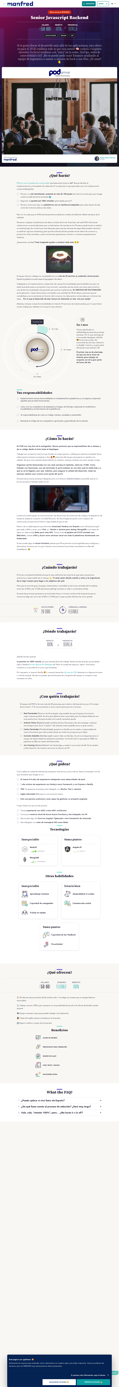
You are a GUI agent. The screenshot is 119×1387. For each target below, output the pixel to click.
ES (112, 4)
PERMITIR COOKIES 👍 (93, 1382)
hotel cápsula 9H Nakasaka (41, 664)
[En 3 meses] (61, 349)
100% (59, 29)
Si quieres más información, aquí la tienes (88, 1375)
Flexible (61, 986)
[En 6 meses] (37, 374)
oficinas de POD (70, 672)
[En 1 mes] (49, 329)
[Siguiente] (82, 320)
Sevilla (72, 29)
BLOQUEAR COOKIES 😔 (59, 1382)
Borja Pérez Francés (107, 158)
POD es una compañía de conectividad (33, 183)
